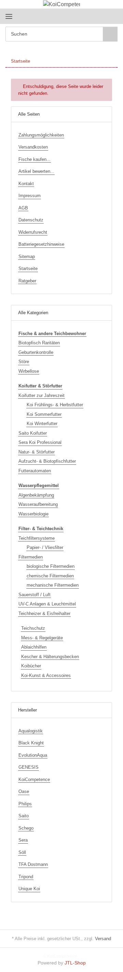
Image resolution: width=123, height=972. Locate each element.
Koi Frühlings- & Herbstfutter (55, 404)
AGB (23, 207)
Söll (22, 852)
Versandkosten (33, 147)
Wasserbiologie (33, 513)
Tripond (25, 876)
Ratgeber (27, 280)
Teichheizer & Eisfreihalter (44, 613)
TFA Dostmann (33, 864)
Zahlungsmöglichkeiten (41, 135)
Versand (103, 938)
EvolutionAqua (32, 755)
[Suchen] (110, 34)
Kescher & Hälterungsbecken (50, 656)
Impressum (29, 195)
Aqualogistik (30, 730)
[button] (90, 16)
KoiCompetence (34, 779)
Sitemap (26, 256)
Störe (23, 361)
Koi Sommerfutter (44, 414)
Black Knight (31, 742)
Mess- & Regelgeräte (42, 637)
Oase (23, 791)
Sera (23, 840)
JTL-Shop (75, 962)
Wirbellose (28, 371)
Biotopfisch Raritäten (39, 342)
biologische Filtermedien (50, 566)
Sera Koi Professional (40, 442)
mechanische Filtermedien (53, 585)
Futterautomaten (34, 470)
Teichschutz (33, 628)
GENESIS (28, 767)
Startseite (28, 268)
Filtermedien (30, 557)
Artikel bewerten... (36, 171)
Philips (25, 803)
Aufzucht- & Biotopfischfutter (47, 461)
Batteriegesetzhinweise (41, 244)
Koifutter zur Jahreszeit (41, 395)
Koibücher (31, 665)
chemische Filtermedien (50, 575)
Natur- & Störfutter (36, 452)
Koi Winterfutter (42, 423)
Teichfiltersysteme (36, 538)
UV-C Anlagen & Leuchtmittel (47, 603)
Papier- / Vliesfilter (45, 547)
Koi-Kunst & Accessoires (46, 675)
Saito (23, 815)
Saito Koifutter (32, 433)
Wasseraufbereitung (38, 504)
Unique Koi (29, 888)
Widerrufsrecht (32, 232)
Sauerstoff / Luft (34, 594)
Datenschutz (30, 219)
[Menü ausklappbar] (8, 16)
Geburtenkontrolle (35, 352)
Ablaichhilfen (33, 647)
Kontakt (26, 183)
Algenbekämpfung (36, 495)
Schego (25, 828)
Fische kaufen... (34, 159)
